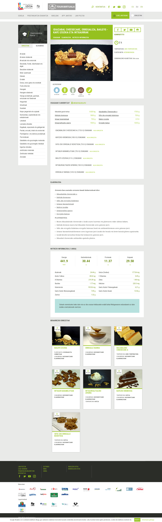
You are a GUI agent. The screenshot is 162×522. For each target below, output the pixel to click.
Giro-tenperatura (130, 49)
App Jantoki (67, 16)
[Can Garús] (118, 489)
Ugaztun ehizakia (25, 147)
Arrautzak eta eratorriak (28, 60)
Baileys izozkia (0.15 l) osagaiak (68, 158)
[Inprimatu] (138, 30)
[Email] (131, 30)
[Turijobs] (43, 494)
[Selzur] (75, 489)
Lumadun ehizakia (26, 124)
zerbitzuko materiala (27, 150)
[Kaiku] (65, 489)
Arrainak (22, 54)
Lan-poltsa (79, 16)
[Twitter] (114, 7)
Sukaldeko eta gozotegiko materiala (32, 140)
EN (142, 7)
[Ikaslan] (65, 504)
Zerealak (23, 157)
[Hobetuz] (54, 504)
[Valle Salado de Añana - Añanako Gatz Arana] (129, 489)
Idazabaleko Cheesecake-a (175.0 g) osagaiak (73, 130)
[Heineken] (43, 489)
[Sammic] (22, 489)
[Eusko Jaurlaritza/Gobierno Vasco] (22, 504)
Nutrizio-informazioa (80, 37)
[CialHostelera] (54, 489)
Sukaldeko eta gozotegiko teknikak (32, 144)
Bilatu (92, 6)
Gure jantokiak (122, 16)
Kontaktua (22, 473)
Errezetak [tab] (25, 46)
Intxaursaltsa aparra (65, 211)
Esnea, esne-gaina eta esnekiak (30, 83)
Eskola (21, 16)
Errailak (22, 79)
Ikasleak (55, 16)
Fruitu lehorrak (25, 86)
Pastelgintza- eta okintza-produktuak (32, 134)
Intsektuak (23, 105)
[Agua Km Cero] (22, 494)
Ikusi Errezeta (98, 130)
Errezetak (138, 16)
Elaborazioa (66, 37)
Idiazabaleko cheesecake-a (67, 194)
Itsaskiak (23, 108)
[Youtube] (119, 7)
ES (133, 7)
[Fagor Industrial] (86, 489)
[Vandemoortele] (97, 489)
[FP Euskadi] (32, 504)
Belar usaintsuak (25, 73)
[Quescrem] (32, 495)
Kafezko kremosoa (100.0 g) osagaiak (70, 137)
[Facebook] (109, 7)
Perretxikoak (24, 137)
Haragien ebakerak (26, 93)
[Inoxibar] (140, 489)
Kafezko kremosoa (61, 115)
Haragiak (23, 89)
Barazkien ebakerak (26, 69)
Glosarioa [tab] (40, 46)
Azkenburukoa (129, 52)
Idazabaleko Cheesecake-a (108, 112)
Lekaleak (23, 121)
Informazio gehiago (148, 520)
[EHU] (75, 504)
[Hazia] (32, 489)
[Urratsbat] (22, 510)
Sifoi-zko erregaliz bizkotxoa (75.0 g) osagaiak (74, 144)
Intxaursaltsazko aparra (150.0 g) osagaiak (73, 165)
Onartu (137, 520)
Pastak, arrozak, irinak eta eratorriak (32, 130)
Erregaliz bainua (104, 123)
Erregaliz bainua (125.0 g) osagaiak (70, 172)
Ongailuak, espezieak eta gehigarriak (32, 127)
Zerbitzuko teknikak (26, 154)
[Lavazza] (65, 494)
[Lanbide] (43, 504)
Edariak (22, 76)
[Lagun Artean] (108, 489)
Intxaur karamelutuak (62, 119)
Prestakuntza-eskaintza (37, 16)
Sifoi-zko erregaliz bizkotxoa (109, 115)
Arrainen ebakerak (26, 57)
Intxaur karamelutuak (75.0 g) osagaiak (72, 151)
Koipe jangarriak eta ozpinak (29, 112)
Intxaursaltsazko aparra (63, 123)
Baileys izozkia (104, 119)
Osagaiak (56, 37)
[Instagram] (124, 7)
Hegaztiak (23, 102)
